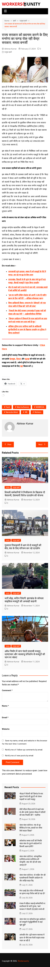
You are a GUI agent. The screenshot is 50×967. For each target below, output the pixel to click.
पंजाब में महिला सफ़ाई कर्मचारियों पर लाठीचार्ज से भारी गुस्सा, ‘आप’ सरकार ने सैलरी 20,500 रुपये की (32, 906)
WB (26, 412)
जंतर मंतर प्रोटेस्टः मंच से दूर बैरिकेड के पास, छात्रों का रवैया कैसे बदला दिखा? (30, 828)
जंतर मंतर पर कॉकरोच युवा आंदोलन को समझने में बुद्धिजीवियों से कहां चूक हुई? (32, 922)
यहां (21, 366)
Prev (9, 444)
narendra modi (12, 412)
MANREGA (40, 407)
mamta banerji (23, 407)
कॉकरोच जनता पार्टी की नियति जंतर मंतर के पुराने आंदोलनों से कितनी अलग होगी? (30, 843)
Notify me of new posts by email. (19, 755)
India (7, 487)
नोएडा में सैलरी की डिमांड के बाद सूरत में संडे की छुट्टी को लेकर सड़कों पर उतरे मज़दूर (31, 796)
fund (8, 407)
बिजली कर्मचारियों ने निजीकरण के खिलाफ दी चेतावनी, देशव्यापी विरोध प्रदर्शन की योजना (25, 494)
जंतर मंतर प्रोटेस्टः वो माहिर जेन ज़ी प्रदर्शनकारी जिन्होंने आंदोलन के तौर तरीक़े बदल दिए (32, 878)
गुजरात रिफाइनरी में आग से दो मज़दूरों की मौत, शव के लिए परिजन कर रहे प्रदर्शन (23, 547)
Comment (7, 690)
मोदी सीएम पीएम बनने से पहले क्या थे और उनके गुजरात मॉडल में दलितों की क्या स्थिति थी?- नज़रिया (32, 812)
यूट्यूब (27, 358)
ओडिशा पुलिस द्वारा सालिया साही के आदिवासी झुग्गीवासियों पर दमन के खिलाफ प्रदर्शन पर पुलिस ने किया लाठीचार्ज (27, 329)
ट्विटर (18, 358)
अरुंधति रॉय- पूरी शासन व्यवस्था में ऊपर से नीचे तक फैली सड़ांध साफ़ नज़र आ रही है (31, 938)
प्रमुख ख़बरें (8, 52)
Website (5, 729)
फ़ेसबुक (12, 358)
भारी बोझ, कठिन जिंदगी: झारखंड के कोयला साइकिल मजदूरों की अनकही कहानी (24, 600)
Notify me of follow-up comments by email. (24, 750)
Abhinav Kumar (10, 49)
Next (40, 444)
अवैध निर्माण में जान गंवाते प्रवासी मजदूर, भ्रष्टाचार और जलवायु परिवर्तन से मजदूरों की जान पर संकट (25, 654)
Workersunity (23, 961)
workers (37, 412)
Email (5, 717)
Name (5, 706)
